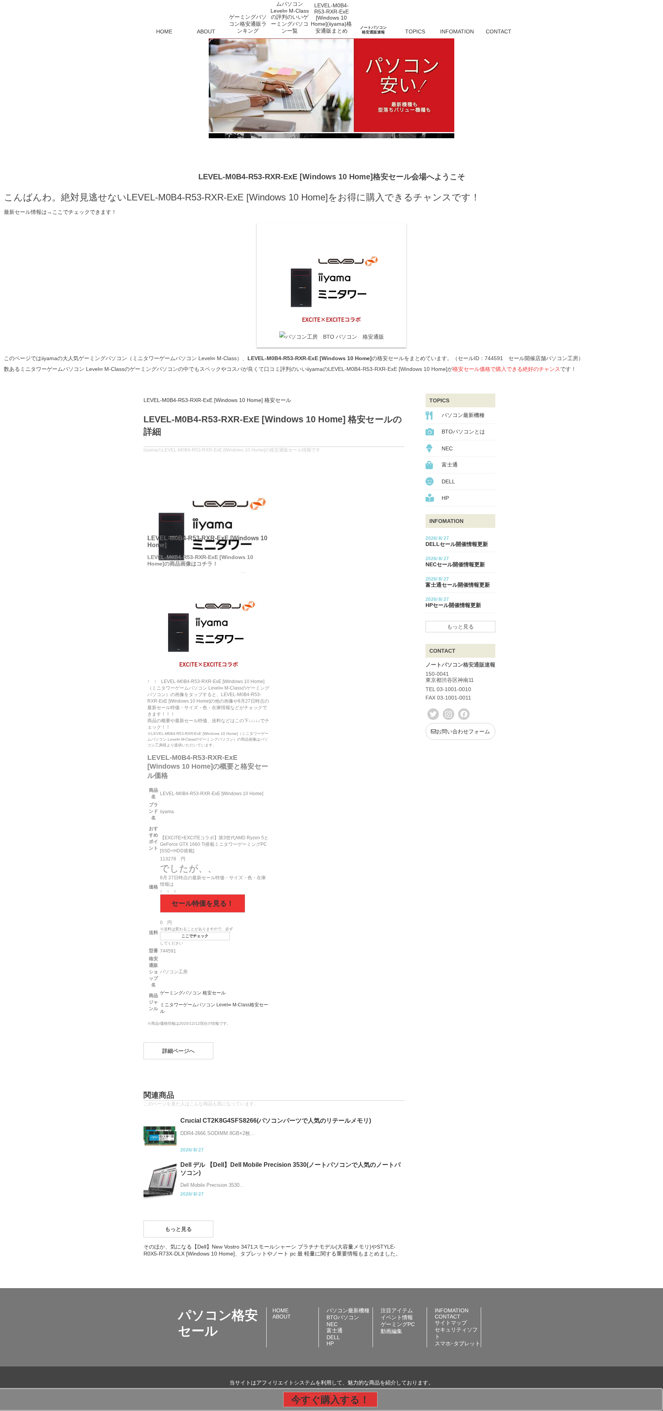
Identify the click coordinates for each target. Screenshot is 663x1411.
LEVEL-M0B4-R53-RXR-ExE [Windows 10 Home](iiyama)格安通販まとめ (331, 21)
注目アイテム (397, 1310)
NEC (447, 448)
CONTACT (498, 31)
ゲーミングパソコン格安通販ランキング (248, 24)
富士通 (450, 465)
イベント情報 (397, 1317)
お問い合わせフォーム (463, 731)
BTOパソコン (343, 1317)
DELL (448, 481)
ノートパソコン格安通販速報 (373, 29)
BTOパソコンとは (463, 431)
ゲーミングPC (398, 1324)
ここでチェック (194, 936)
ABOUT (206, 31)
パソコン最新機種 (463, 415)
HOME (164, 31)
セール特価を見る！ (203, 903)
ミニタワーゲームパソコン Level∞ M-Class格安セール (214, 1008)
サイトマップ (451, 1323)
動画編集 (391, 1331)
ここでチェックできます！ (84, 212)
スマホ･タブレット (457, 1343)
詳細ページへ (178, 1051)
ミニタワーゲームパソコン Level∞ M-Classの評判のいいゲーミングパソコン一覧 (289, 21)
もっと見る (178, 1229)
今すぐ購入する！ (330, 1399)
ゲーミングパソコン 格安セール (193, 993)
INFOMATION (457, 31)
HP (445, 498)
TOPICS (415, 31)
